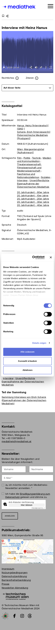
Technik (36, 158)
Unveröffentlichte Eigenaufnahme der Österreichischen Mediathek (33, 183)
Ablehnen (28, 370)
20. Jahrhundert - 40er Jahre (33, 205)
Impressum (8, 568)
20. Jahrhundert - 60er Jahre (33, 192)
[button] (45, 67)
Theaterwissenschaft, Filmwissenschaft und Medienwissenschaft (29, 167)
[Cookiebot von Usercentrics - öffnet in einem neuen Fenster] (33, 257)
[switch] (48, 314)
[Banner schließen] (51, 257)
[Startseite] (19, 6)
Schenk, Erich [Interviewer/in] (33, 132)
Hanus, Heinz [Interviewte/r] (32, 125)
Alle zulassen (27, 352)
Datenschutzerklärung (14, 576)
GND (20, 128)
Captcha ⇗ (38, 508)
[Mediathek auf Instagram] (22, 615)
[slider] (27, 71)
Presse (5, 584)
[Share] (31, 67)
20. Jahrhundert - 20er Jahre (33, 198)
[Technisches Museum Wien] (15, 595)
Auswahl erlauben (27, 361)
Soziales (45, 177)
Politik (27, 158)
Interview (22, 180)
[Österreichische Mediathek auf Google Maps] (27, 551)
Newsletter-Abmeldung (15, 587)
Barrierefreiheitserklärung (16, 580)
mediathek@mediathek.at (16, 441)
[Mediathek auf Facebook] (14, 616)
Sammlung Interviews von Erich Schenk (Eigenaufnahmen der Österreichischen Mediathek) (24, 400)
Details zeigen (39, 343)
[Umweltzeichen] (5, 615)
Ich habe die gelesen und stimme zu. (27, 495)
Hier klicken (26, 505)
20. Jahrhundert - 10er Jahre (32, 195)
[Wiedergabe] (4, 67)
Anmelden (10, 516)
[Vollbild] (50, 67)
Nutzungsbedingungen (15, 572)
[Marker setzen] (40, 67)
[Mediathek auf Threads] (30, 615)
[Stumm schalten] (36, 67)
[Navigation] (50, 6)
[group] (27, 87)
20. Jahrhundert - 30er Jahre (33, 202)
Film (19, 158)
